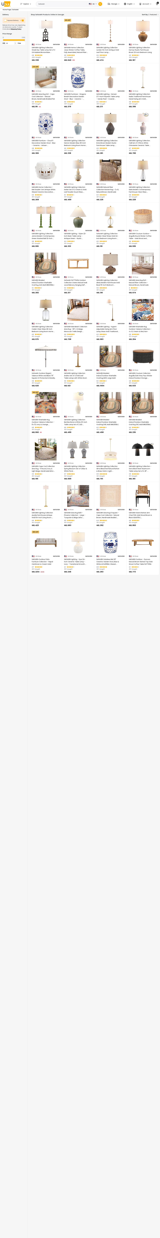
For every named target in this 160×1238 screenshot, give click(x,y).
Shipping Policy (16, 29)
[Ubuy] (6, 4)
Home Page (7, 10)
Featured (153, 14)
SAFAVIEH (56, 44)
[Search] (100, 4)
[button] (113, 4)
